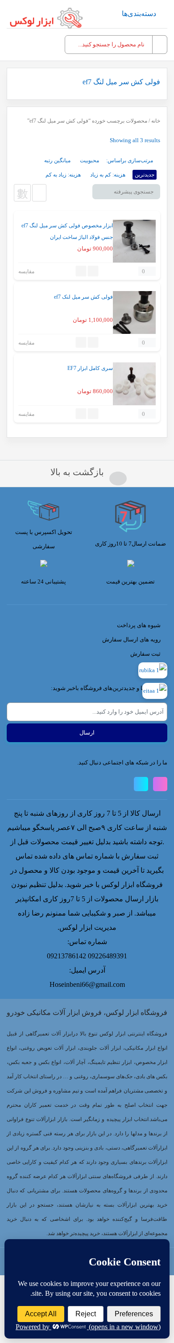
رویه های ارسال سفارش (131, 639)
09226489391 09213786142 (87, 956)
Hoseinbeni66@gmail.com (87, 984)
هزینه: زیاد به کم (63, 175)
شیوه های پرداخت (139, 625)
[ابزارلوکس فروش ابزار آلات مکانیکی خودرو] (48, 18)
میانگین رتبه (57, 160)
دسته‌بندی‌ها (139, 13)
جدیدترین (144, 175)
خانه (155, 121)
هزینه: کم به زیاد (107, 175)
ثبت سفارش (145, 653)
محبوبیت (89, 160)
